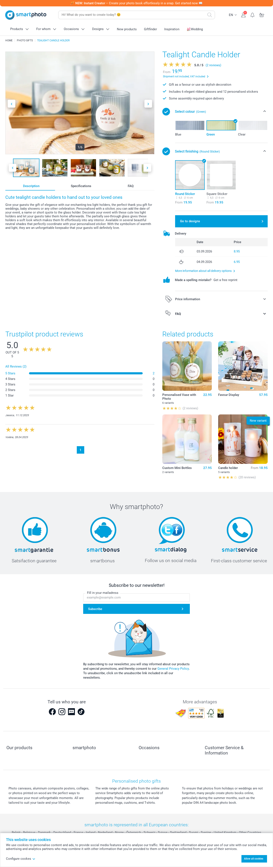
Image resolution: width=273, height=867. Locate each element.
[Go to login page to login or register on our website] (243, 14)
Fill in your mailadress (102, 593)
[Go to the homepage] (25, 15)
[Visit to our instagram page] (61, 711)
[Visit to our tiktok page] (81, 711)
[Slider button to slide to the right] (148, 104)
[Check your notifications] (252, 14)
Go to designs (190, 221)
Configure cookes (18, 859)
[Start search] (210, 15)
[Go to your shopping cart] (261, 14)
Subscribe (95, 609)
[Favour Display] (243, 366)
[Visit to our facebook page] (52, 711)
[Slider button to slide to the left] (11, 104)
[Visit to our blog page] (71, 711)
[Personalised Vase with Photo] (187, 366)
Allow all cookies (253, 858)
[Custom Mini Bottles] (187, 439)
